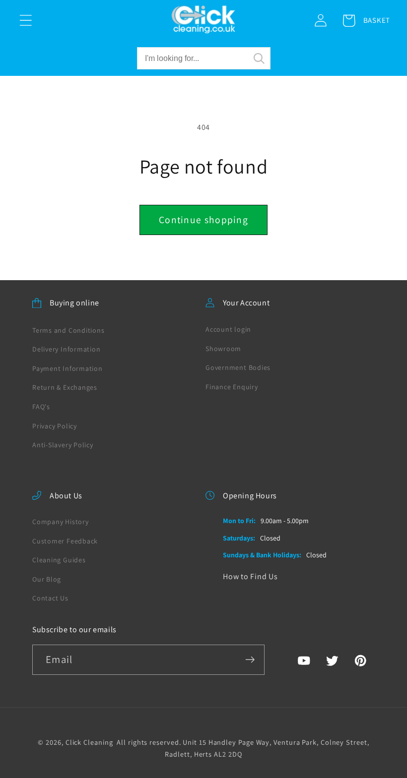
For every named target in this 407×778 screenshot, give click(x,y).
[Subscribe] (250, 660)
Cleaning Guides (59, 559)
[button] (25, 20)
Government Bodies (238, 367)
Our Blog (46, 579)
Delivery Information (66, 349)
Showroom (223, 348)
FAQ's (41, 406)
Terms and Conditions (68, 330)
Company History (60, 521)
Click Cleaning (89, 742)
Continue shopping (203, 219)
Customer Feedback (65, 541)
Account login (228, 329)
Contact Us (50, 598)
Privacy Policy (54, 425)
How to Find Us (250, 576)
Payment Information (67, 368)
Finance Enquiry (231, 386)
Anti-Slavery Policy (62, 444)
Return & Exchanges (64, 387)
